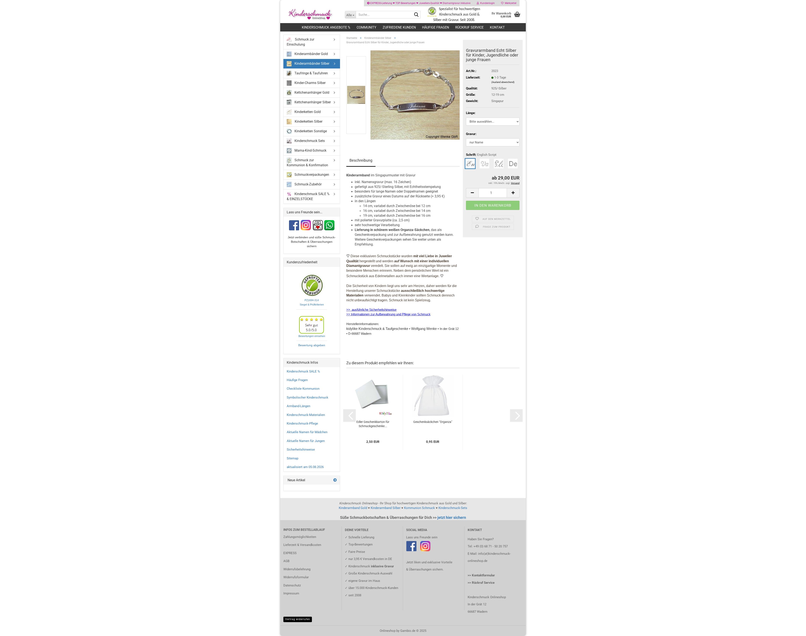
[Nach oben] (794, 630)
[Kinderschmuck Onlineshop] (311, 14)
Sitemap (292, 458)
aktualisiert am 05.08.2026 (305, 467)
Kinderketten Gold (307, 112)
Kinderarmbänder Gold (311, 54)
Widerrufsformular (296, 577)
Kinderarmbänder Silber (311, 64)
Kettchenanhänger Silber (312, 102)
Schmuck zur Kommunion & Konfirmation (307, 162)
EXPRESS (290, 553)
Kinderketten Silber (308, 121)
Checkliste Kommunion (303, 389)
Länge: (470, 113)
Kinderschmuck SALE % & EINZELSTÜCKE (308, 196)
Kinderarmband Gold (353, 508)
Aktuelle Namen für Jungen (306, 441)
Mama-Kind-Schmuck (310, 150)
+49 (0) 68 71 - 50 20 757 (491, 546)
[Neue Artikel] (335, 480)
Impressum (291, 593)
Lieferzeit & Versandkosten (302, 545)
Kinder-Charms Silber (310, 83)
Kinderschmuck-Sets (452, 508)
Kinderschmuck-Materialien (306, 415)
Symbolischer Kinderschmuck (307, 397)
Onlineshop (387, 631)
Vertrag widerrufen (297, 619)
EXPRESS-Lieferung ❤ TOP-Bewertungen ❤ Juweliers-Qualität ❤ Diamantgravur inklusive (420, 3)
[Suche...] (416, 15)
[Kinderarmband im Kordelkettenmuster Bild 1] (415, 95)
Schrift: (481, 155)
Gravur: (471, 134)
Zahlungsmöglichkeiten (299, 537)
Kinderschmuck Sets (309, 141)
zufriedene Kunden (399, 27)
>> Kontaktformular (481, 575)
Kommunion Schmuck (419, 508)
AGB (286, 561)
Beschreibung (360, 160)
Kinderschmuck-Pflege (302, 423)
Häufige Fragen (435, 27)
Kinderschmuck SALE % (303, 371)
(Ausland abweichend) (502, 82)
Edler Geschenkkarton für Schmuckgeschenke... (372, 424)
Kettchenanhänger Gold (311, 92)
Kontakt (497, 27)
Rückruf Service (469, 27)
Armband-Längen (298, 406)
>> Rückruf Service (481, 583)
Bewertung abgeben (311, 345)
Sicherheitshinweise (301, 449)
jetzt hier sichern (451, 517)
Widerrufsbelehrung (296, 569)
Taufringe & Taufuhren (311, 73)
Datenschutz (292, 585)
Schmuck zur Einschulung (300, 41)
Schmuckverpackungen (311, 174)
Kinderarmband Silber (385, 508)
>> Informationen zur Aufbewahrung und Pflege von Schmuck (388, 314)
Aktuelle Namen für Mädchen (307, 432)
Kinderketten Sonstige (310, 131)
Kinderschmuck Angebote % (326, 27)
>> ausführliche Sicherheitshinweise (371, 309)
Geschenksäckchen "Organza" (432, 422)
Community (366, 27)
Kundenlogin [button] (487, 3)
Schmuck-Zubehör (308, 184)
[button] (472, 193)
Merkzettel (510, 3)
